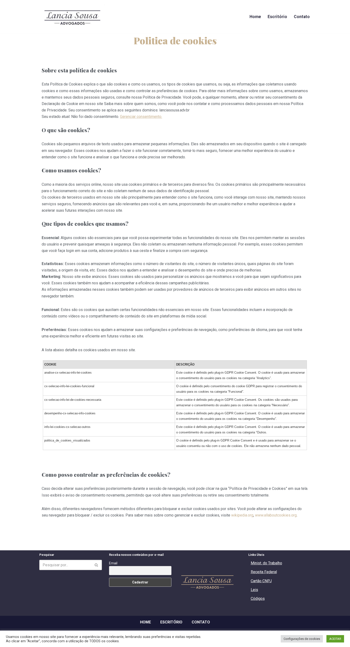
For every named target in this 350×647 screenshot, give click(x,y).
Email (113, 563)
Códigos (258, 598)
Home (255, 16)
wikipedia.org (242, 515)
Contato (302, 16)
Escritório (277, 16)
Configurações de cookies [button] (302, 639)
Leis (254, 589)
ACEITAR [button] (335, 639)
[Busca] (96, 565)
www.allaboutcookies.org (276, 515)
